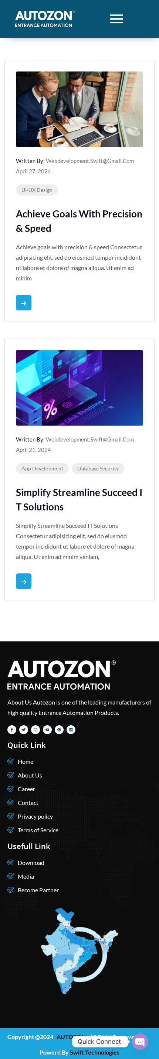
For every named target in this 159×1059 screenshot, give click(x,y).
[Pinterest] (59, 729)
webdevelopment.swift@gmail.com (90, 160)
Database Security (98, 468)
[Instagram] (35, 729)
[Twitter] (23, 729)
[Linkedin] (71, 729)
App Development (42, 468)
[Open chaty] (140, 1041)
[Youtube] (47, 729)
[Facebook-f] (11, 729)
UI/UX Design (37, 190)
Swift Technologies (94, 1052)
